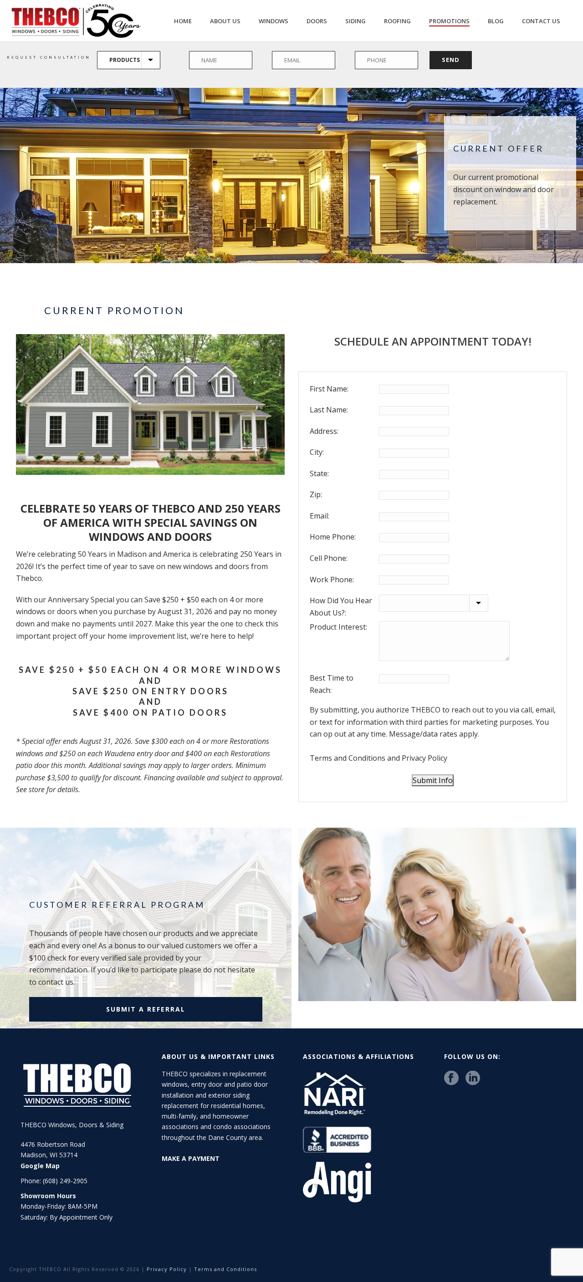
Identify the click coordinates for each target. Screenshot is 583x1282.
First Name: (329, 389)
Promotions (449, 21)
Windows (273, 21)
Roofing (397, 21)
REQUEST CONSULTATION (49, 57)
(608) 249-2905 (65, 1180)
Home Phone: (333, 537)
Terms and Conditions (347, 758)
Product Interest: (338, 627)
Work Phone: (332, 580)
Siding (355, 21)
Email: (319, 516)
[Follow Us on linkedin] (472, 1078)
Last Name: (329, 410)
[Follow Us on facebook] (451, 1078)
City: (317, 452)
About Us (225, 21)
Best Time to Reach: (331, 684)
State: (319, 473)
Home (183, 21)
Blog (496, 21)
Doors (317, 21)
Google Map (40, 1165)
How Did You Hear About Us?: (341, 606)
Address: (324, 431)
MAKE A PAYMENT (191, 1158)
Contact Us (541, 21)
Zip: (316, 494)
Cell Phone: (329, 558)
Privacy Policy (424, 758)
